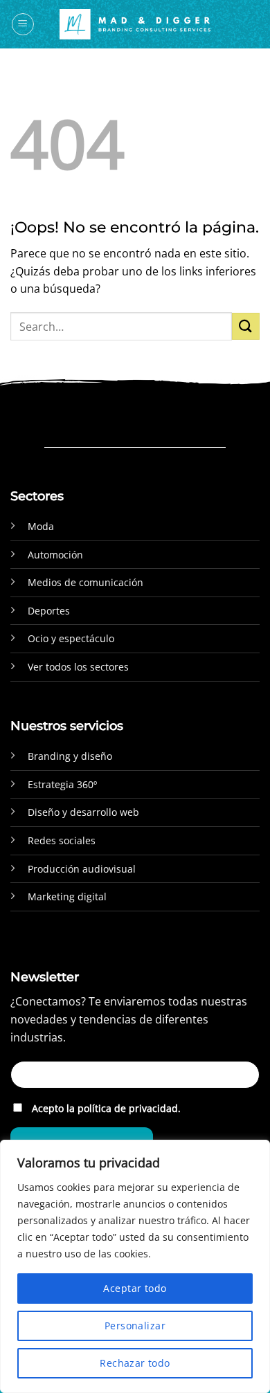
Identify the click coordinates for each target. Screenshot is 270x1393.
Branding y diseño (70, 756)
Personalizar (135, 1325)
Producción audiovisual (82, 868)
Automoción (55, 554)
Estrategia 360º (62, 784)
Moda (41, 526)
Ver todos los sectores (78, 666)
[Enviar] (246, 326)
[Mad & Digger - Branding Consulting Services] (135, 24)
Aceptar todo (134, 1288)
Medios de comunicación (85, 582)
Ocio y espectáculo (71, 638)
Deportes (49, 610)
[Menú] (23, 24)
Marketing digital (67, 896)
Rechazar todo (135, 1362)
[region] (135, 1266)
